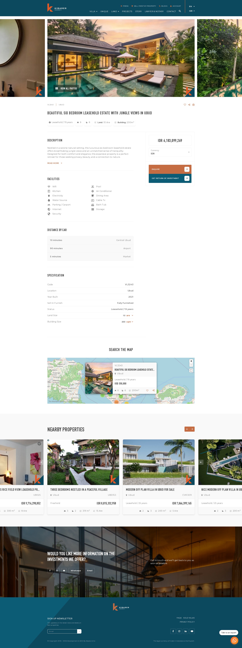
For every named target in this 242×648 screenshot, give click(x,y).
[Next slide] (192, 58)
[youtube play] (192, 631)
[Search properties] (180, 11)
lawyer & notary (154, 11)
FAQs (179, 618)
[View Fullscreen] (191, 370)
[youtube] (64, 570)
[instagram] (56, 570)
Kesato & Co (90, 641)
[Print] (193, 105)
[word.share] (189, 105)
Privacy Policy (187, 622)
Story (138, 11)
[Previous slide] (49, 58)
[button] (121, 396)
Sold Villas (189, 618)
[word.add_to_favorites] (185, 104)
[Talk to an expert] (234, 640)
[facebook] (49, 570)
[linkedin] (185, 631)
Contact (171, 11)
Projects (127, 11)
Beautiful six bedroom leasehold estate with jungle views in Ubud (135, 369)
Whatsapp (76, 570)
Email (90, 570)
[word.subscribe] (79, 631)
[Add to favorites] (39, 443)
